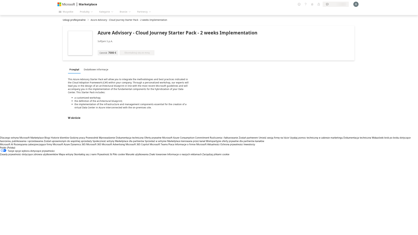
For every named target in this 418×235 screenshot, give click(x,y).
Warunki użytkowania (137, 154)
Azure (67, 144)
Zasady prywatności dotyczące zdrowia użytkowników (29, 154)
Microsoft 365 (93, 144)
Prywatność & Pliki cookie (111, 154)
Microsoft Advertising (113, 144)
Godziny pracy (77, 137)
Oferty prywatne (152, 137)
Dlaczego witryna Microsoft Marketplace (22, 137)
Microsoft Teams (159, 144)
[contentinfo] (88, 20)
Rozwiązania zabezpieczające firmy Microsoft (38, 144)
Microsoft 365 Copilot (137, 144)
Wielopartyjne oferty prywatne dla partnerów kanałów (235, 141)
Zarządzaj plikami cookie (215, 154)
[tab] (75, 69)
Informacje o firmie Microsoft (191, 144)
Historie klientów (60, 137)
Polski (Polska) (7, 147)
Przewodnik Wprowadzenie (100, 137)
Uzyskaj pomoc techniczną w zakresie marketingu (316, 137)
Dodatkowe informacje (96, 69)
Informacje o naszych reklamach (184, 154)
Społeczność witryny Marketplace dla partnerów (118, 141)
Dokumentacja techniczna (130, 137)
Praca (171, 144)
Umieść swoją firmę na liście (274, 137)
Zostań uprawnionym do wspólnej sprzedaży (68, 141)
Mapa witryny (66, 154)
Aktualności (213, 144)
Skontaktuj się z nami (85, 154)
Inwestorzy (249, 144)
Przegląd (74, 69)
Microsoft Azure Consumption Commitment (186, 137)
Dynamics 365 (78, 144)
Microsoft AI (6, 144)
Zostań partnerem (248, 137)
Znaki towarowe (158, 154)
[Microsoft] (66, 4)
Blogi (47, 137)
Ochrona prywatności (231, 144)
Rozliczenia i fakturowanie (224, 137)
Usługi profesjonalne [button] (74, 19)
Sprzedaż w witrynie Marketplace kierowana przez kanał (175, 141)
